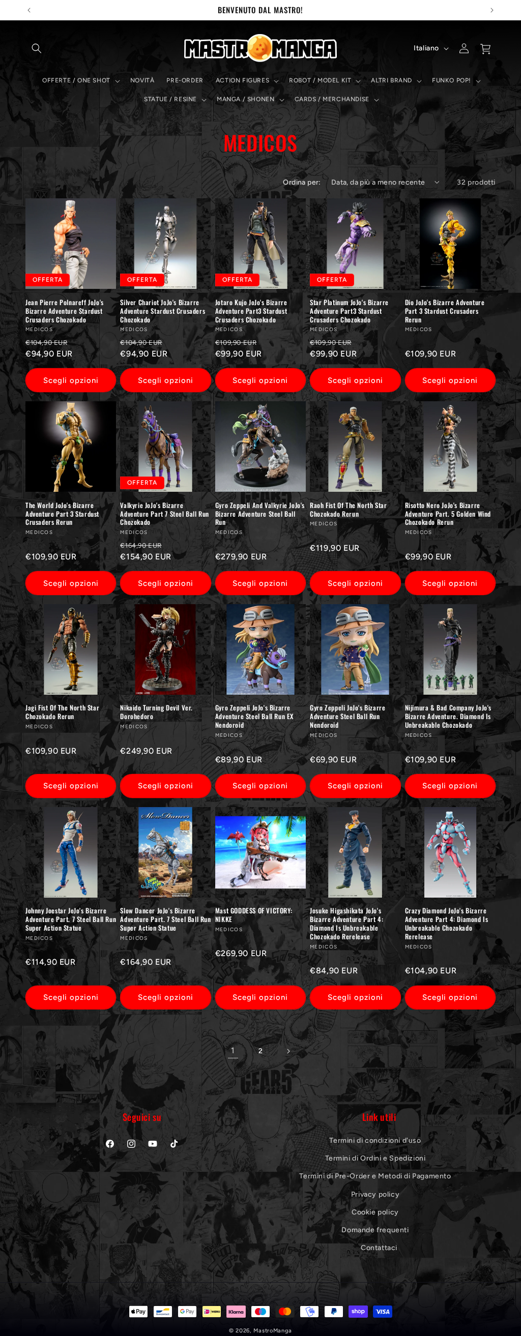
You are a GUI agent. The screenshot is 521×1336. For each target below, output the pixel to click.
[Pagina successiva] (288, 1051)
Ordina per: (302, 182)
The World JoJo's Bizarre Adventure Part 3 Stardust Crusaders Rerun (62, 514)
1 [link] (233, 1050)
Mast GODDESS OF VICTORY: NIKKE (253, 915)
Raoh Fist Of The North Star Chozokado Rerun (348, 509)
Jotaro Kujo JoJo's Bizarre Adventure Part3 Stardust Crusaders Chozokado (251, 311)
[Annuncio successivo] (492, 10)
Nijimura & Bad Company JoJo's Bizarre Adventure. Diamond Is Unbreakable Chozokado (448, 716)
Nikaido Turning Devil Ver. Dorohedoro (156, 712)
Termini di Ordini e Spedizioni (375, 1158)
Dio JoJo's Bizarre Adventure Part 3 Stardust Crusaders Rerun (445, 311)
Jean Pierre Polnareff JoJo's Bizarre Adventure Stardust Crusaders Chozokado (64, 311)
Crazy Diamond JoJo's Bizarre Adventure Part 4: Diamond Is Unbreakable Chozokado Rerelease (446, 923)
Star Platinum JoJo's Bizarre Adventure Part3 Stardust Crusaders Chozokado (349, 311)
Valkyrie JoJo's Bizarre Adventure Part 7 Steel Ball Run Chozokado (164, 514)
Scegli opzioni (71, 380)
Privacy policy (375, 1194)
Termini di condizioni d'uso (375, 1140)
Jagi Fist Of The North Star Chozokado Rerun (62, 712)
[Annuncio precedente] (29, 10)
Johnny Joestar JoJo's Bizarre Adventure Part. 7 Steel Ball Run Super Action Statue (70, 919)
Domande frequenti (375, 1230)
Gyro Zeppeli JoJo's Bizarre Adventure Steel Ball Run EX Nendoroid (254, 716)
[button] (36, 48)
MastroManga (272, 1330)
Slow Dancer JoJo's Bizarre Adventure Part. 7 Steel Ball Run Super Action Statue (165, 919)
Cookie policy (375, 1212)
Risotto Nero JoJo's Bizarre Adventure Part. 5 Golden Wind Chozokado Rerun (448, 514)
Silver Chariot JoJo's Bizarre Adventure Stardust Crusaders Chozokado (162, 311)
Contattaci (379, 1247)
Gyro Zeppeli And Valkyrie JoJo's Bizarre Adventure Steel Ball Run (260, 514)
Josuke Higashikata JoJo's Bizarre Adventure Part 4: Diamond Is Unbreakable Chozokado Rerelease (346, 923)
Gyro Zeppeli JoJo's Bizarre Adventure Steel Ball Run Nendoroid (347, 716)
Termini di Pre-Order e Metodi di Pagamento (375, 1176)
